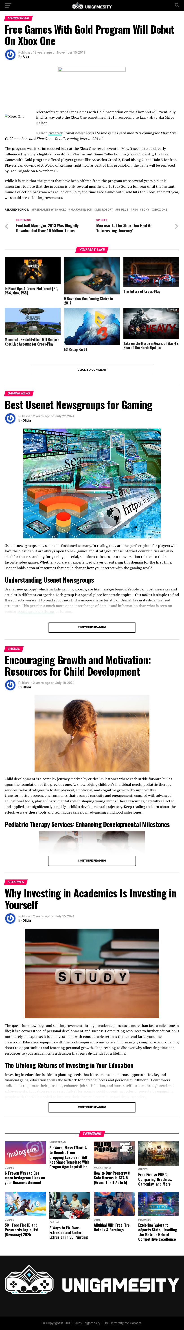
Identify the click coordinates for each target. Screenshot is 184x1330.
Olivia (27, 420)
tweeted (55, 133)
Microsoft (104, 209)
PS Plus (122, 209)
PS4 (135, 209)
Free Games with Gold (49, 209)
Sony (145, 209)
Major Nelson (81, 209)
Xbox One (160, 209)
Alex (26, 57)
